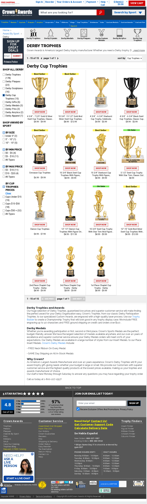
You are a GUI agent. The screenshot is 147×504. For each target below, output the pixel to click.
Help (103, 2)
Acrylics (40, 22)
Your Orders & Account (69, 2)
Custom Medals (112, 22)
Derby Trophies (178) (13, 76)
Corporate (49, 22)
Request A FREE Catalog (14, 449)
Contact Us (44, 454)
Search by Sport (125, 12)
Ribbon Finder (128, 431)
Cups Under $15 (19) (13, 198)
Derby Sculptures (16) (14, 90)
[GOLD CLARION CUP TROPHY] (40, 205)
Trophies (5, 22)
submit (17, 56)
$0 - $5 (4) (10, 153)
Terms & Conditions (44, 496)
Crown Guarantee (47, 434)
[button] (139, 50)
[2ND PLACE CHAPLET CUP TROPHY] (40, 261)
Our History (44, 431)
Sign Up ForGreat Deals (13, 46)
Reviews (42, 436)
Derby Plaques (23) (12, 83)
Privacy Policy (11, 62)
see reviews (56, 414)
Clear (8, 193)
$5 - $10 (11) (11, 156)
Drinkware (94, 22)
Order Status (44, 444)
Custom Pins (140, 22)
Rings (72, 22)
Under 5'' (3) (11, 136)
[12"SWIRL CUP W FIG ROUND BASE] (132, 205)
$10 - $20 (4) (11, 173)
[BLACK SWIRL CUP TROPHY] (132, 92)
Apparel (74, 26)
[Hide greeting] (32, 454)
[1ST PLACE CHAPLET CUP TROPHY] (101, 261)
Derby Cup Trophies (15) (12, 97)
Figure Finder (127, 429)
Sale (102, 22)
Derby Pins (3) (12, 109)
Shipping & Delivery (48, 441)
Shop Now (40, 112)
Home (6, 30)
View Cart (136, 3)
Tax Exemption (45, 449)
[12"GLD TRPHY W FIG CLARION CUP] (70, 205)
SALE (5, 441)
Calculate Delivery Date (90, 428)
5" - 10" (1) (10, 139)
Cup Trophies (82, 22)
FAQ (40, 439)
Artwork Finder (128, 434)
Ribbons (65, 22)
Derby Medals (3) (14, 105)
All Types (10, 159)
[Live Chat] (3, 490)
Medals (14, 22)
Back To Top (73, 388)
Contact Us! (99, 421)
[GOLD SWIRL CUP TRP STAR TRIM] (132, 149)
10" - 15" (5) (11, 142)
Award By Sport (11, 33)
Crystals (22, 22)
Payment (91, 2)
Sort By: (122, 58)
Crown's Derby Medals (54, 343)
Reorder (49, 2)
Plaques (31, 22)
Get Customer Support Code (93, 424)
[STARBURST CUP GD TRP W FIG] (101, 149)
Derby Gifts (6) (12, 102)
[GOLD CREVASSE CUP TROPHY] (40, 149)
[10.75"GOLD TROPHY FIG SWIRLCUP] (70, 92)
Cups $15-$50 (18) (12, 205)
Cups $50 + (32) (13, 210)
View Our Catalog (11, 444)
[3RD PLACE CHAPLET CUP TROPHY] (70, 261)
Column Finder (128, 436)
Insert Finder (127, 426)
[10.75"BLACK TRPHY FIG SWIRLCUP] (70, 149)
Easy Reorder (45, 446)
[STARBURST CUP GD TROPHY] (101, 92)
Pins (57, 22)
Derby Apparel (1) (14, 115)
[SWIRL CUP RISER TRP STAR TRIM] (101, 205)
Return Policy (45, 452)
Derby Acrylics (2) (14, 112)
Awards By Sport (11, 434)
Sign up (134, 403)
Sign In (39, 2)
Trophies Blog (9, 446)
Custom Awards (127, 22)
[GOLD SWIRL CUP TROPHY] (40, 92)
